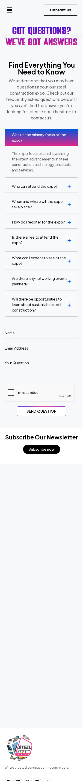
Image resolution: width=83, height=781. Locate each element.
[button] (9, 10)
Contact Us (60, 10)
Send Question (41, 411)
